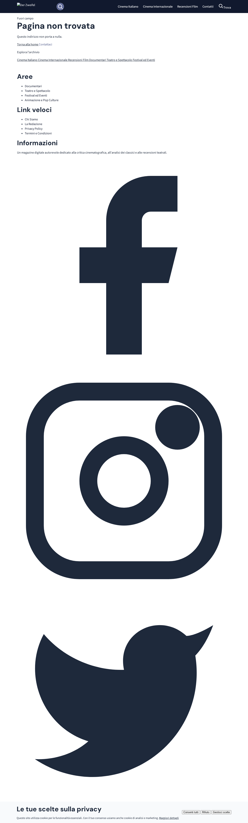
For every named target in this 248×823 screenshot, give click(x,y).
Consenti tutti (190, 812)
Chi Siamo (31, 119)
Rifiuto (205, 812)
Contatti (208, 6)
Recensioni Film (187, 6)
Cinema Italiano (128, 6)
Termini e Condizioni (38, 133)
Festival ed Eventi (144, 60)
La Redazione (33, 124)
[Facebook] (124, 371)
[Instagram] (124, 587)
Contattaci (45, 44)
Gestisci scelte (221, 812)
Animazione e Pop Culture (42, 100)
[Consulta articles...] (60, 6)
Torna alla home (28, 44)
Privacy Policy (33, 129)
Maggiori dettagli (169, 818)
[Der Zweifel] (35, 6)
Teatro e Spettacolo (120, 60)
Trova (227, 7)
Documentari (98, 60)
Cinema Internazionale (158, 6)
